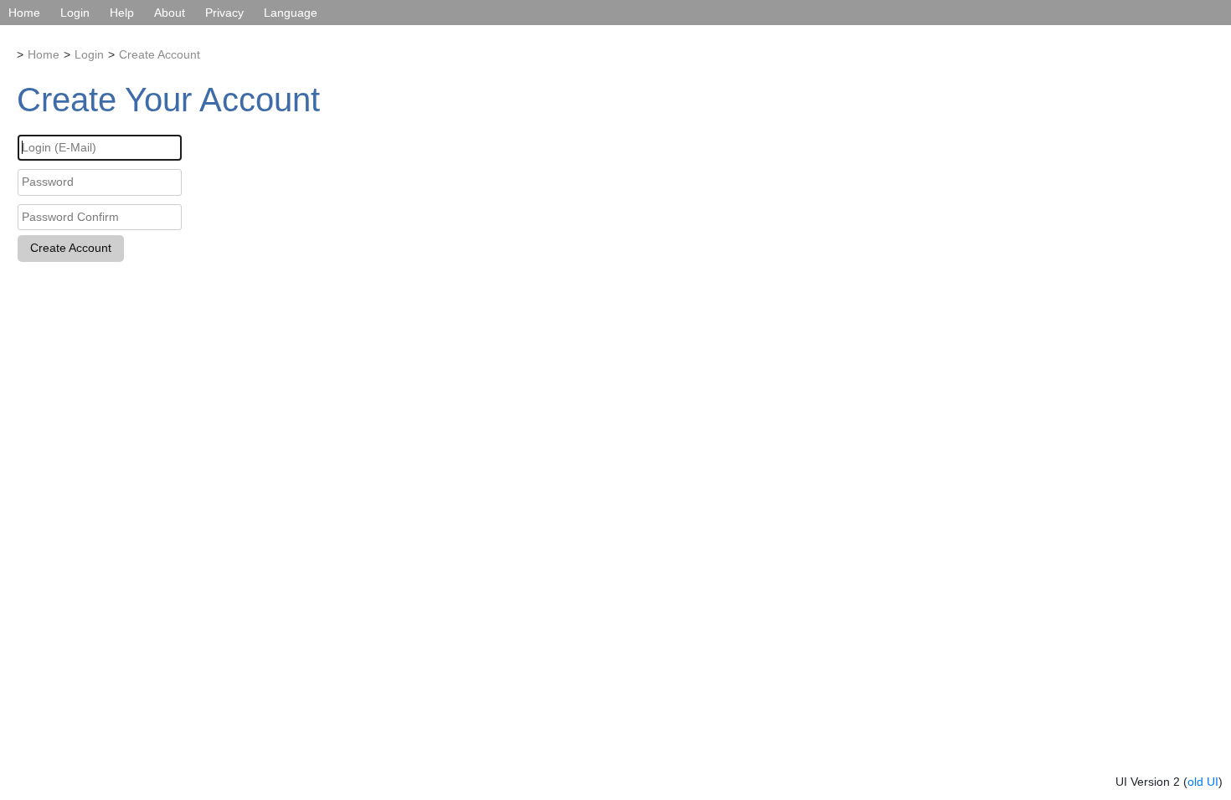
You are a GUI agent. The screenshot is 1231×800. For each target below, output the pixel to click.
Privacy (224, 12)
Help (122, 12)
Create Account (159, 54)
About (169, 12)
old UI (1202, 781)
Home (24, 12)
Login (75, 12)
